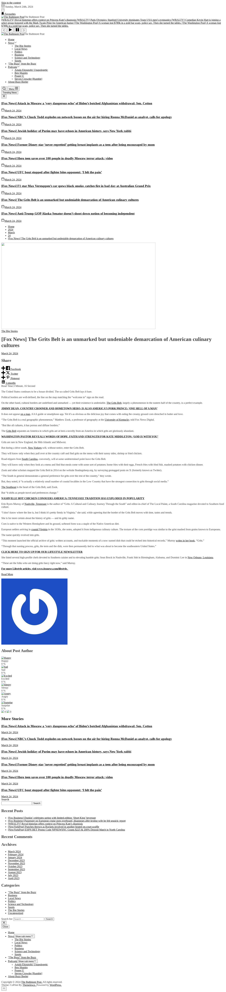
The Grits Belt (114, 402)
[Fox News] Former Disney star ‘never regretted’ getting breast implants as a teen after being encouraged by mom (78, 144)
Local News (21, 48)
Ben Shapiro (21, 73)
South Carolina (30, 459)
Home (11, 39)
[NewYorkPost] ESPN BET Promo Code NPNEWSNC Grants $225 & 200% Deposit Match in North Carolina (66, 829)
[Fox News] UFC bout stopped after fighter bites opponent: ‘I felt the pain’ (51, 172)
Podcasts (12, 67)
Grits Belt (11, 431)
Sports (18, 60)
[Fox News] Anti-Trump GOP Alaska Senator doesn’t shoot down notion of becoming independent (68, 213)
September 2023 (16, 869)
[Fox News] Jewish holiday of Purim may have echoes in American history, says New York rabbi (66, 131)
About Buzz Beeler (18, 81)
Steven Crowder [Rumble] (28, 78)
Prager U (19, 76)
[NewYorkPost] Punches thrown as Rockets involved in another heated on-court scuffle (53, 826)
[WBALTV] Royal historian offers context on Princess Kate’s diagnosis (45, 823)
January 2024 (15, 857)
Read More (7, 574)
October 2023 (15, 866)
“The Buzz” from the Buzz (22, 63)
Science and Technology (27, 57)
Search (5, 799)
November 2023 (16, 863)
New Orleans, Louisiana (200, 557)
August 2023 (15, 872)
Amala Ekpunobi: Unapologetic (31, 70)
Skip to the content (11, 2)
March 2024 (14, 851)
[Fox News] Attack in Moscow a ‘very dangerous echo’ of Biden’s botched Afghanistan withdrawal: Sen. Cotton (76, 103)
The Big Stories (23, 45)
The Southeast (8, 487)
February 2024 (15, 854)
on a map (25, 414)
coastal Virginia (39, 529)
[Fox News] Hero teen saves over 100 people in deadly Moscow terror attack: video (57, 158)
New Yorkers (35, 447)
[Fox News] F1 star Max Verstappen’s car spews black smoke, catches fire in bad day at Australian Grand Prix (76, 186)
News (11, 42)
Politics (18, 51)
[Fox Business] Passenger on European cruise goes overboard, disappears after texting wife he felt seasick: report (67, 820)
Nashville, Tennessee (35, 504)
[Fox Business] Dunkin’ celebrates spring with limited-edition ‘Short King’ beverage (52, 817)
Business (19, 54)
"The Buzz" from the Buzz (22, 892)
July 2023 (13, 875)
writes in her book (185, 540)
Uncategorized (15, 913)
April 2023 (13, 878)
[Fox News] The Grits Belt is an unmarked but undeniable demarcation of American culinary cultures (70, 200)
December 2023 (16, 860)
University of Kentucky (117, 419)
